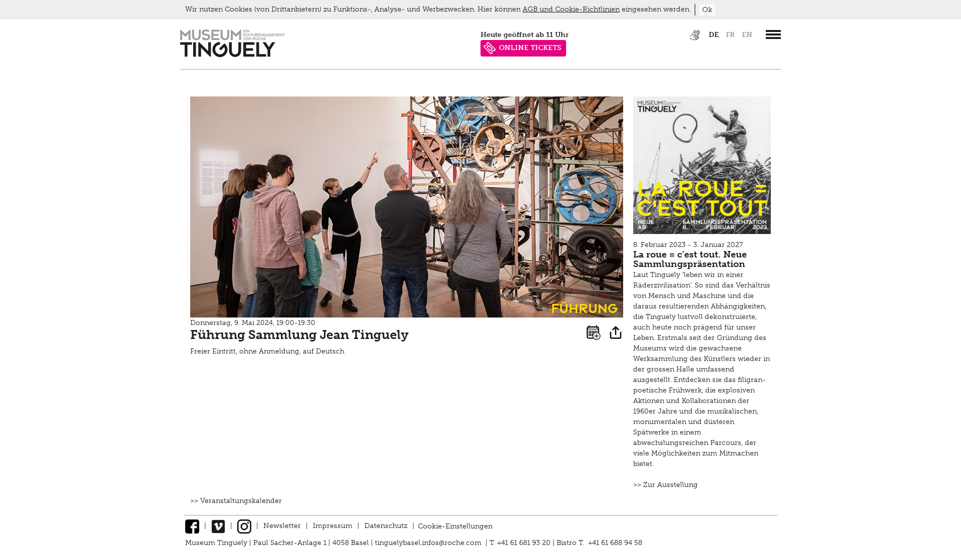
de (714, 34)
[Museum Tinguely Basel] (232, 54)
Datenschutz (385, 526)
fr (730, 34)
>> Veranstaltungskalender (236, 500)
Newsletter (282, 526)
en (747, 34)
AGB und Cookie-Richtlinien (571, 9)
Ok (707, 10)
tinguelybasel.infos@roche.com (429, 542)
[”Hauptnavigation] (773, 35)
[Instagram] (244, 526)
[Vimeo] (218, 526)
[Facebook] (192, 526)
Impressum (332, 526)
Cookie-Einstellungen (455, 526)
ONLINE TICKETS (530, 48)
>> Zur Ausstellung (665, 484)
